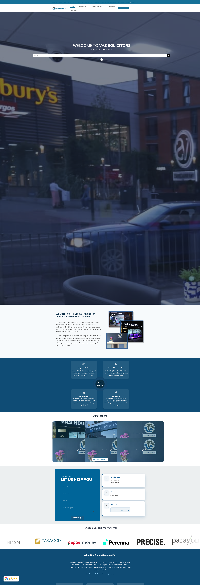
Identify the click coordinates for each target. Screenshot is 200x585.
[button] (11, 578)
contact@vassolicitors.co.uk (133, 2)
